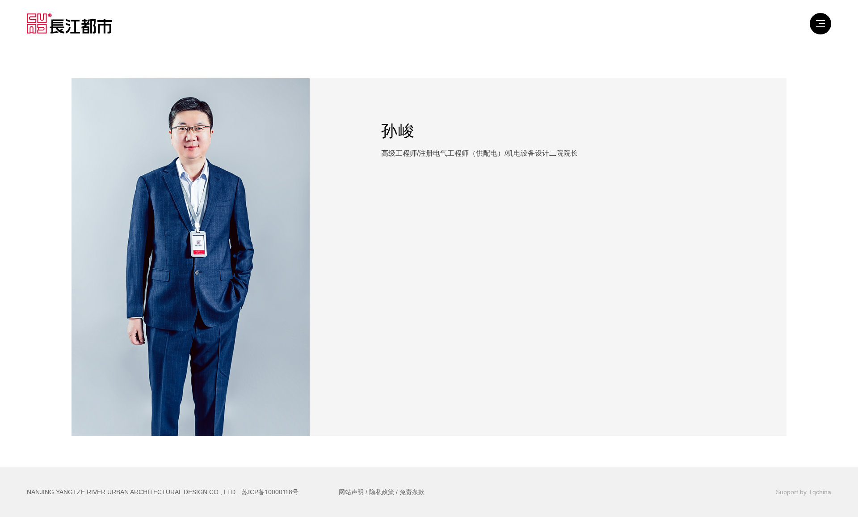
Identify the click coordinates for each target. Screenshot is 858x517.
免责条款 (412, 492)
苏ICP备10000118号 (270, 492)
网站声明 (351, 492)
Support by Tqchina (803, 492)
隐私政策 (381, 492)
